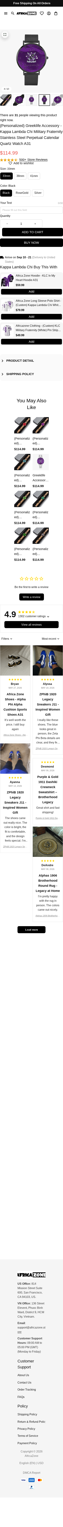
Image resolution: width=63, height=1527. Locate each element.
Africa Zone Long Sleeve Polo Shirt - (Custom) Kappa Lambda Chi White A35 (38, 303)
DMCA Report (31, 1472)
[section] (33, 159)
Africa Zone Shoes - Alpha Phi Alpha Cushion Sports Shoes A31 (15, 735)
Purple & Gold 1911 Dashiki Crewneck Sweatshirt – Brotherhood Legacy (48, 818)
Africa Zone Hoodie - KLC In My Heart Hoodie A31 (35, 278)
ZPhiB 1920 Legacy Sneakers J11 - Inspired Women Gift (48, 748)
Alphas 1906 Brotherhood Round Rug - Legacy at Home (48, 916)
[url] (32, 1329)
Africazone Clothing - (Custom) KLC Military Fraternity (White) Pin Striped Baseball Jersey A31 (38, 328)
